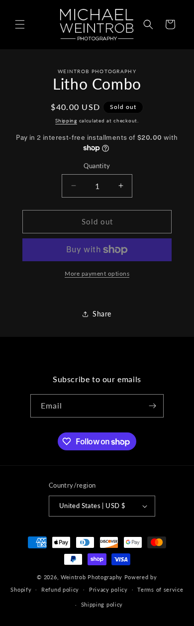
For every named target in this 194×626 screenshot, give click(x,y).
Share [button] (102, 314)
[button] (20, 24)
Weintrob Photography (91, 577)
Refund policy (60, 589)
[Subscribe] (152, 405)
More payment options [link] (97, 273)
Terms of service (160, 589)
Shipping (66, 120)
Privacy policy (108, 589)
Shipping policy (102, 604)
